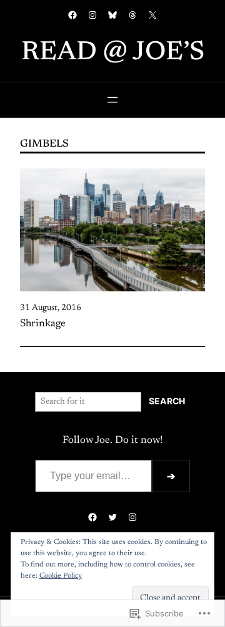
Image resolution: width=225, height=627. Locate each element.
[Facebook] (73, 15)
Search (167, 401)
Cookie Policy (60, 576)
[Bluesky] (113, 15)
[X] (153, 15)
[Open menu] (112, 99)
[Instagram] (93, 15)
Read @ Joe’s (112, 53)
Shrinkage (43, 324)
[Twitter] (113, 517)
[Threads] (133, 15)
